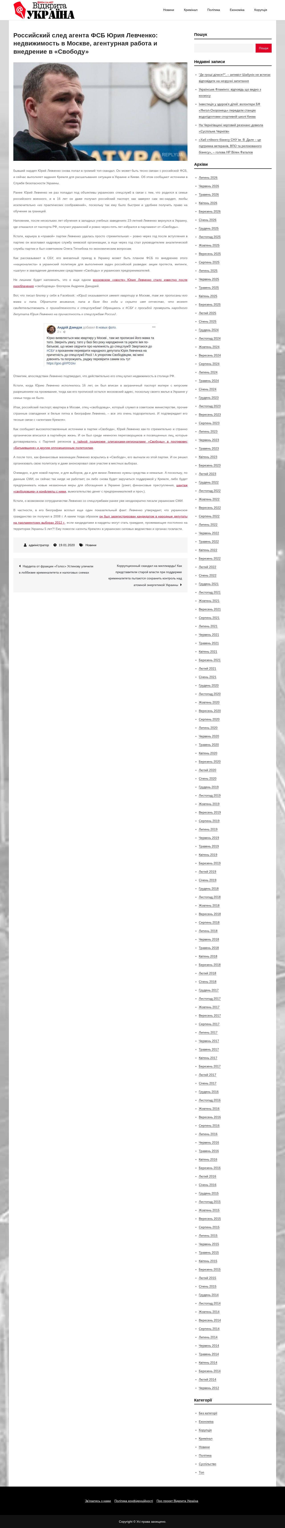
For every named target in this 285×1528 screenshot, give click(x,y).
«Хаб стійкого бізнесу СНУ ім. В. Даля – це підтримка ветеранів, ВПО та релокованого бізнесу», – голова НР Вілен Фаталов (230, 146)
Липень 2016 (208, 1134)
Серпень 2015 (209, 1227)
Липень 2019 (208, 829)
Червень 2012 (209, 1388)
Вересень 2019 (210, 812)
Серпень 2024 (209, 364)
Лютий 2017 (207, 1075)
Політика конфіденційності (133, 1501)
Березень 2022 (210, 558)
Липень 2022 (208, 524)
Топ (201, 1472)
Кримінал (190, 10)
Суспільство (207, 1464)
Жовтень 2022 (209, 499)
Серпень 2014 (209, 1328)
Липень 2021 (208, 626)
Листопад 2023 (210, 406)
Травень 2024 (209, 380)
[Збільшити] (151, 329)
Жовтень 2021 (209, 601)
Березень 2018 (210, 964)
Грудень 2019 (209, 787)
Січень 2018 (207, 981)
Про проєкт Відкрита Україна (177, 1501)
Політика (213, 10)
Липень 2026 (208, 177)
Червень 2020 (209, 736)
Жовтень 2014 (209, 1312)
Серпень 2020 (209, 719)
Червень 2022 (209, 533)
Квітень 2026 (208, 203)
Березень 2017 (210, 1066)
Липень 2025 (208, 270)
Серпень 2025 (209, 262)
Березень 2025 (210, 304)
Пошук (200, 34)
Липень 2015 (208, 1235)
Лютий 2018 (207, 973)
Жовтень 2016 (209, 1108)
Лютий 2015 (207, 1278)
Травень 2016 (209, 1151)
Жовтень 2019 (209, 804)
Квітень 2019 (208, 854)
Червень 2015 (209, 1244)
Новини (168, 10)
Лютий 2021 (207, 668)
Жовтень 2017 (209, 1007)
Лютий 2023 (207, 474)
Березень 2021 (210, 660)
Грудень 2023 (209, 397)
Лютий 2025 (207, 313)
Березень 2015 (210, 1269)
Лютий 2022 (207, 567)
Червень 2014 (209, 1345)
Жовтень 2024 (209, 347)
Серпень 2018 (209, 922)
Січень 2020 (207, 778)
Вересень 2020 (210, 711)
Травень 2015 (209, 1252)
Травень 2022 (209, 541)
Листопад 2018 (210, 897)
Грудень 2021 (209, 584)
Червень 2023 (209, 440)
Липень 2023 (208, 431)
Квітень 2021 (208, 651)
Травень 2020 (209, 744)
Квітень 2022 (208, 550)
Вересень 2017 (210, 1015)
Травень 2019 (209, 846)
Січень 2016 (207, 1185)
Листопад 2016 (210, 1100)
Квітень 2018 (208, 956)
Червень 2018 (209, 939)
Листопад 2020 (210, 694)
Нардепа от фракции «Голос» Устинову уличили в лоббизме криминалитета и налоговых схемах (56, 569)
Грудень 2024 (209, 330)
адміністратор (39, 545)
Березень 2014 (210, 1371)
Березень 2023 (210, 465)
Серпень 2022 (209, 516)
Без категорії (208, 1413)
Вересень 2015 (210, 1218)
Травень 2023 (209, 448)
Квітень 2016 (208, 1159)
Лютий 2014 (207, 1379)
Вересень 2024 (210, 355)
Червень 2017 (209, 1041)
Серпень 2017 (209, 1024)
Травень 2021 (209, 643)
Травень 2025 (209, 287)
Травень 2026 (209, 194)
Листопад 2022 (210, 490)
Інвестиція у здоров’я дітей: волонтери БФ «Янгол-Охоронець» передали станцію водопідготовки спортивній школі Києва (229, 110)
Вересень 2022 (210, 507)
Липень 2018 (208, 931)
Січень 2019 (207, 880)
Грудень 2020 (209, 685)
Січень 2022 (207, 575)
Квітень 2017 (208, 1058)
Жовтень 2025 (209, 245)
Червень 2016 (209, 1142)
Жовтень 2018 (209, 905)
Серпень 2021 (209, 617)
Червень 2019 (209, 838)
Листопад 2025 (210, 237)
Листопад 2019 (210, 795)
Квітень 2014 (208, 1362)
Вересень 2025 (210, 253)
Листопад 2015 (210, 1201)
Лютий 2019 (207, 871)
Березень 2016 (210, 1168)
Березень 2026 (210, 211)
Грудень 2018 (209, 888)
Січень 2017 (207, 1083)
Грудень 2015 (209, 1193)
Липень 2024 (208, 372)
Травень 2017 (209, 1049)
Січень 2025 (207, 321)
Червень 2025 (209, 279)
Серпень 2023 (209, 423)
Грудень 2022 (209, 482)
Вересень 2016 (210, 1117)
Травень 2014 (209, 1354)
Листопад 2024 (210, 338)
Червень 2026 (209, 186)
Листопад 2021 (210, 592)
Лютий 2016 (207, 1176)
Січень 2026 (207, 220)
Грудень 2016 (209, 1091)
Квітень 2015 (208, 1261)
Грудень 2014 (209, 1295)
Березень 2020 (210, 761)
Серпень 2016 (209, 1125)
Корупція (260, 10)
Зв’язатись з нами (98, 1501)
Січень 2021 (207, 677)
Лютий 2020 (207, 770)
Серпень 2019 (209, 821)
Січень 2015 (207, 1286)
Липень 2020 (208, 727)
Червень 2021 (209, 634)
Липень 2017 (208, 1032)
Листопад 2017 (210, 998)
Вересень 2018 (210, 914)
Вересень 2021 (210, 609)
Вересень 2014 (210, 1320)
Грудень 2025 (209, 228)
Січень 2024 (207, 389)
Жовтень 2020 (209, 702)
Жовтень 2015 (209, 1210)
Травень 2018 (209, 948)
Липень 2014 (208, 1337)
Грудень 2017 (209, 990)
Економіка (237, 10)
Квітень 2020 (208, 753)
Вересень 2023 (210, 414)
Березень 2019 (210, 863)
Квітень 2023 (208, 457)
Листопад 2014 (210, 1303)
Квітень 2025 (208, 296)
